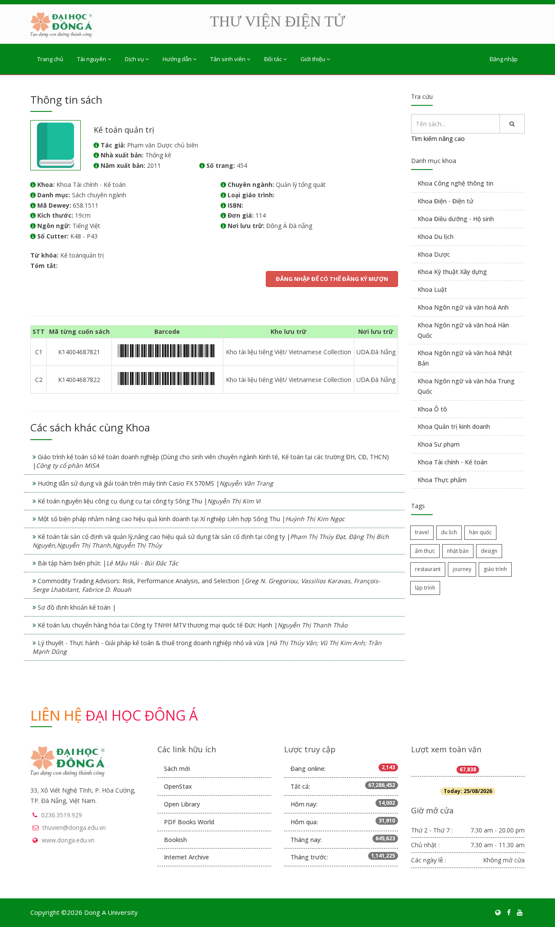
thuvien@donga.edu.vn (74, 827)
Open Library (182, 804)
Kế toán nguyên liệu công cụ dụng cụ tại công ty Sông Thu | (149, 501)
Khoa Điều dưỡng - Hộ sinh (456, 219)
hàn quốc (480, 532)
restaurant (428, 569)
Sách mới (177, 768)
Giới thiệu (312, 59)
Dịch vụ (134, 59)
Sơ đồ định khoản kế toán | (77, 607)
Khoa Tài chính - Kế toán (452, 462)
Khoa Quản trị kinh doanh (454, 426)
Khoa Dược (434, 254)
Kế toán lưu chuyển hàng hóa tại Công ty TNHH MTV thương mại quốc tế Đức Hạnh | (192, 625)
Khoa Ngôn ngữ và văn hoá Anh (463, 307)
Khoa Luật (432, 289)
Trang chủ (50, 59)
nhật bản (458, 551)
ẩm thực (425, 551)
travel (422, 532)
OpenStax (178, 786)
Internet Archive (186, 857)
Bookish (175, 840)
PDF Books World (189, 822)
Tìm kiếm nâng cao (438, 138)
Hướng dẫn (177, 59)
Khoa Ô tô (432, 409)
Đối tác (273, 59)
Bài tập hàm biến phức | (108, 563)
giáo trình (495, 569)
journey (462, 569)
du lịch (449, 532)
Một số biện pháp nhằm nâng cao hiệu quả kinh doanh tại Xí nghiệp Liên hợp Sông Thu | (191, 519)
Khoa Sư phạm (439, 444)
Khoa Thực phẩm (442, 480)
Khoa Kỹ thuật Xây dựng (452, 272)
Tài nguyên (91, 59)
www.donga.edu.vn (68, 840)
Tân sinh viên (227, 59)
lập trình (425, 587)
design (489, 551)
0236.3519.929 (61, 815)
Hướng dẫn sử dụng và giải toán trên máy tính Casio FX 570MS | (155, 483)
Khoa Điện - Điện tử (445, 201)
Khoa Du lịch (436, 236)
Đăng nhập (504, 59)
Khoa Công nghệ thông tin (455, 183)
